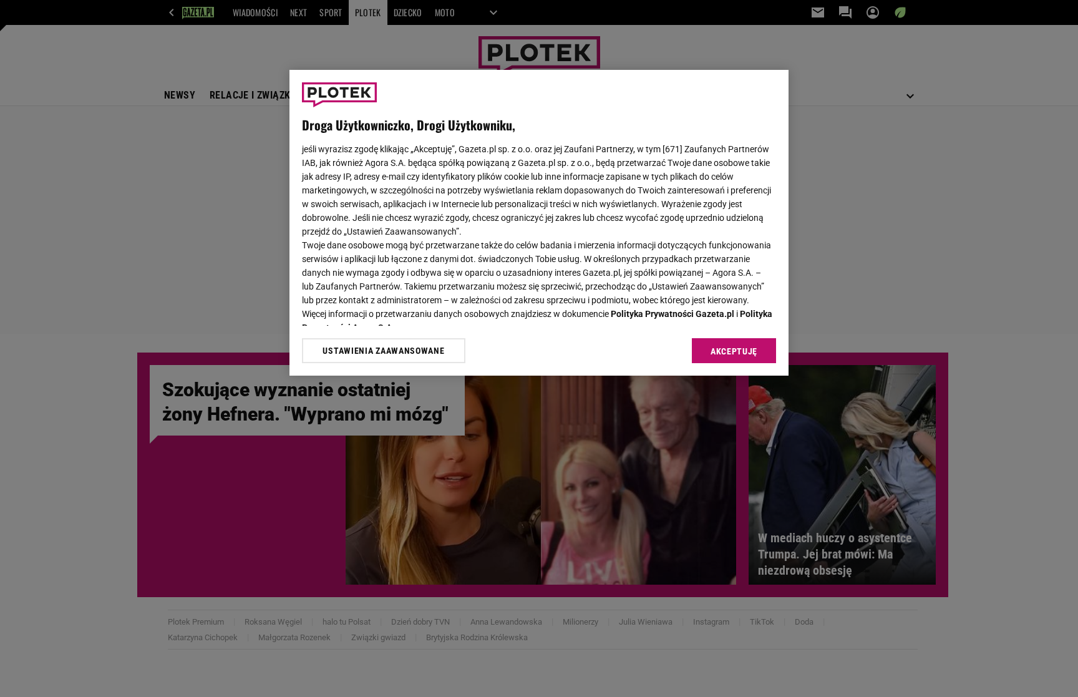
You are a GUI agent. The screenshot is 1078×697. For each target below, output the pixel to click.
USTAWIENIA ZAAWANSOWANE (383, 351)
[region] (539, 223)
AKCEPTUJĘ (734, 351)
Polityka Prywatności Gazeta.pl (672, 314)
